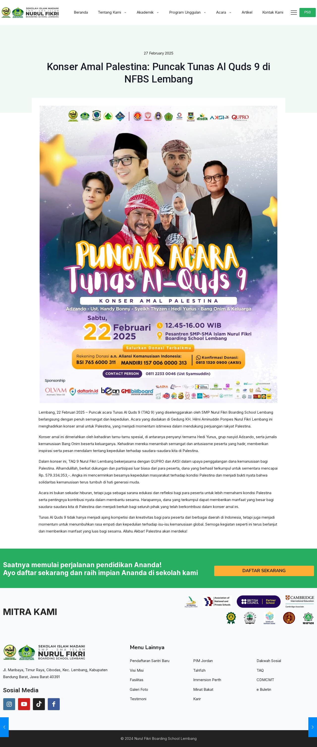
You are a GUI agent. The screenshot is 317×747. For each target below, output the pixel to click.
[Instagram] (9, 704)
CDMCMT (265, 679)
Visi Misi (137, 670)
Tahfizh (199, 670)
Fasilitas (136, 679)
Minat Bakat (203, 689)
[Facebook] (54, 704)
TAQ (260, 670)
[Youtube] (24, 704)
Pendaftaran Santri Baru (149, 660)
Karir (197, 698)
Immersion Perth (207, 679)
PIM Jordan (203, 660)
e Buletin (264, 689)
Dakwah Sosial (269, 660)
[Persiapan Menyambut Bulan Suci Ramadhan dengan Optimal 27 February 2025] (312, 727)
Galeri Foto (139, 689)
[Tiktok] (39, 704)
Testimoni (138, 698)
